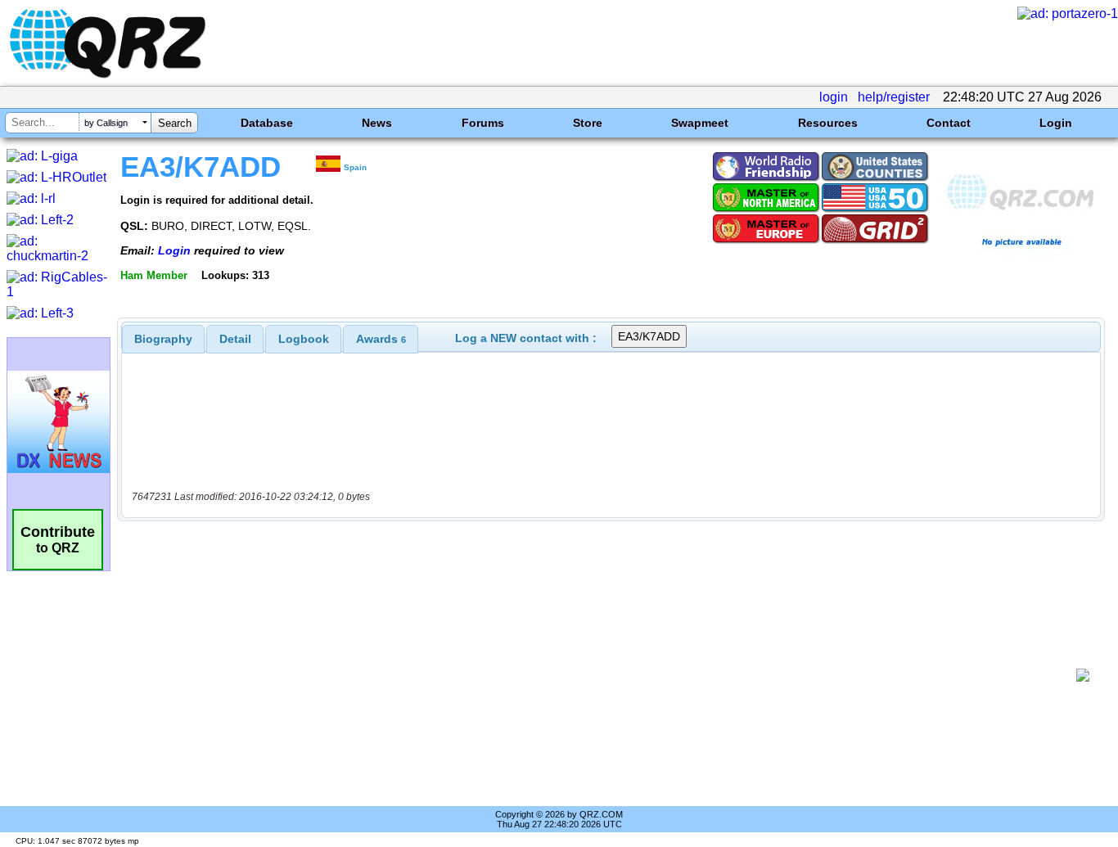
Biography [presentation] (163, 338)
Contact (948, 122)
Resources (828, 122)
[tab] (163, 339)
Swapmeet (699, 122)
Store (587, 122)
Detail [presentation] (235, 338)
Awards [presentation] (381, 338)
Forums (483, 122)
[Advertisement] (602, 675)
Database (267, 122)
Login (1055, 122)
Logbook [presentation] (303, 338)
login (833, 97)
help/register (894, 97)
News (377, 122)
